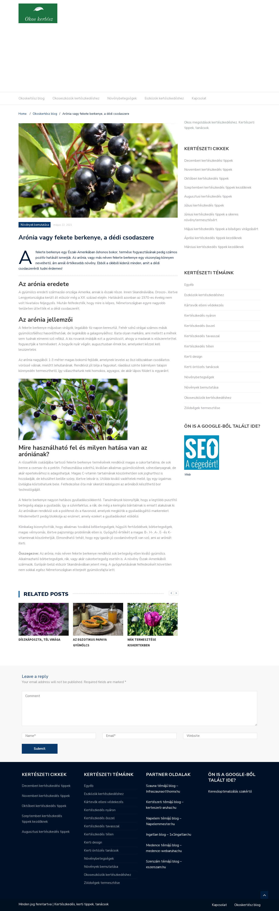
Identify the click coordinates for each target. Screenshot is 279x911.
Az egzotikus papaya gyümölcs (90, 642)
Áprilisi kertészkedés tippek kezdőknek (213, 238)
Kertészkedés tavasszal (202, 336)
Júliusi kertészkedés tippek (204, 205)
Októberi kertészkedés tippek (206, 178)
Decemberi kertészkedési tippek (208, 160)
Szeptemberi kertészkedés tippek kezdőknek (217, 187)
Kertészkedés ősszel (199, 326)
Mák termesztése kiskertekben (142, 642)
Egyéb (189, 285)
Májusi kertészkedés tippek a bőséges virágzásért (221, 229)
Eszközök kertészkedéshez (164, 98)
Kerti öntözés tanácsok (201, 367)
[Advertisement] (139, 59)
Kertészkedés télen (199, 346)
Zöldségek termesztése (202, 408)
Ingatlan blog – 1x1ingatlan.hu (168, 834)
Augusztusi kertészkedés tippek (208, 196)
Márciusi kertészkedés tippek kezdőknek (214, 247)
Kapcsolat (199, 98)
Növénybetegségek (122, 98)
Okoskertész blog (31, 98)
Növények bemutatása (35, 225)
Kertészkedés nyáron (200, 315)
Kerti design (193, 356)
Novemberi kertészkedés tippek (208, 169)
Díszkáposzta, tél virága (39, 639)
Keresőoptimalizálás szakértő (230, 791)
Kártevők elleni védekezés (204, 305)
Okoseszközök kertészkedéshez (76, 98)
